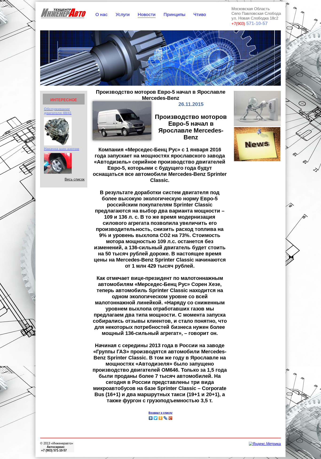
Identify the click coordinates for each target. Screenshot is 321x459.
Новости (147, 14)
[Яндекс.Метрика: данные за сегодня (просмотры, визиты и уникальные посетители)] (265, 444)
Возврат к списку (160, 413)
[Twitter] (155, 418)
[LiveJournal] (165, 418)
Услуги (123, 14)
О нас (101, 14)
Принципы (174, 14)
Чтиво (199, 14)
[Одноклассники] (160, 418)
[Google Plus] (170, 418)
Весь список (75, 179)
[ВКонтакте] (150, 418)
